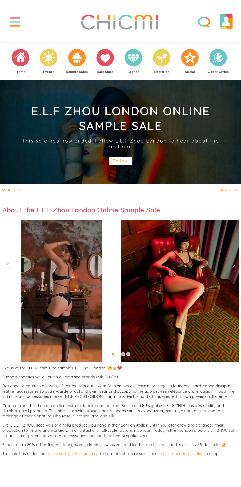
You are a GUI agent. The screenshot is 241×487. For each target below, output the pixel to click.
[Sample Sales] (77, 58)
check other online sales (181, 453)
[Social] (190, 58)
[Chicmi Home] (20, 58)
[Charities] (161, 58)
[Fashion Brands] (133, 58)
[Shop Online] (105, 58)
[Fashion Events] (48, 58)
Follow (120, 160)
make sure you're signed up (73, 453)
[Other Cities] (218, 58)
